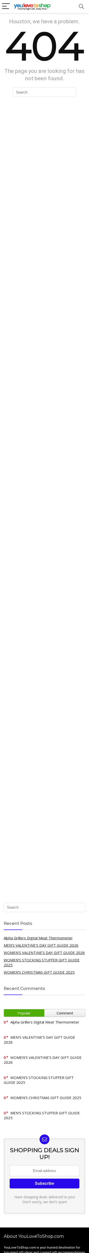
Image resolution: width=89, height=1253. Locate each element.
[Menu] (6, 6)
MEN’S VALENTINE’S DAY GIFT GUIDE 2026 (41, 945)
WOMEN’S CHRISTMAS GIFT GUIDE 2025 (39, 972)
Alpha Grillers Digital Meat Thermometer (38, 937)
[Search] (81, 6)
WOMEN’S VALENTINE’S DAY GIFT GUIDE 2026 (44, 952)
